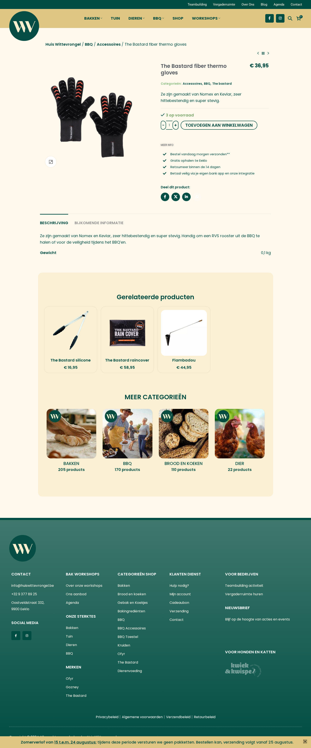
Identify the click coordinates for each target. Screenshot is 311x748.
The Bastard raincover (127, 360)
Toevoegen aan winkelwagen (219, 125)
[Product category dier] (240, 442)
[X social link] (175, 197)
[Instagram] (26, 635)
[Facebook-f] (15, 635)
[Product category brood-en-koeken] (184, 442)
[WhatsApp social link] (197, 197)
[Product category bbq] (127, 442)
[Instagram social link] (280, 18)
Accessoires (109, 44)
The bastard (222, 83)
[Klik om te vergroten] (50, 161)
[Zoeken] (290, 18)
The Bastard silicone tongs (70, 362)
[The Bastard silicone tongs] (71, 333)
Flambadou (184, 360)
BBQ (89, 44)
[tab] (54, 221)
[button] (305, 741)
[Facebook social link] (269, 18)
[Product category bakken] (71, 442)
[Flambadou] (184, 333)
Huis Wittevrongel (63, 44)
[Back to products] (263, 53)
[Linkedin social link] (186, 197)
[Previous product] (258, 53)
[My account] (14, 4)
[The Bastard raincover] (127, 333)
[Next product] (268, 53)
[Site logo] (24, 25)
